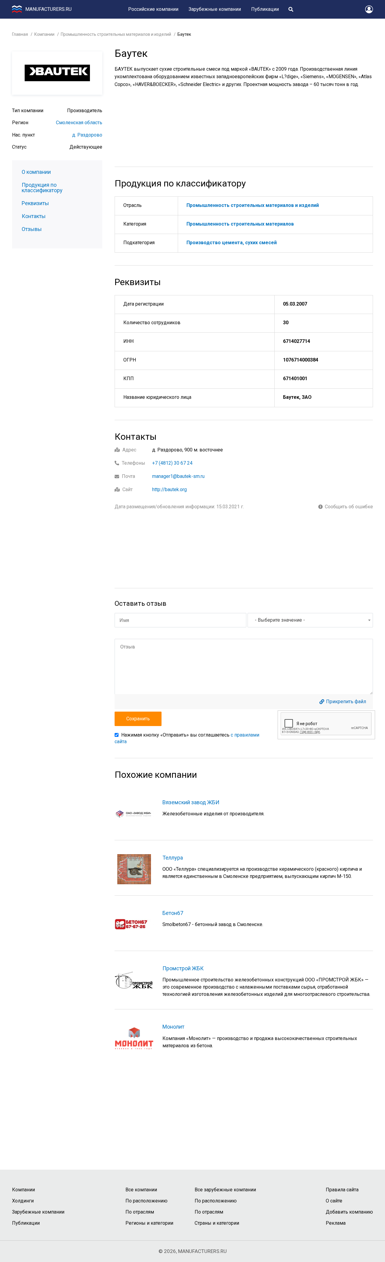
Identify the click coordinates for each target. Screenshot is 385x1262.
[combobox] (310, 620)
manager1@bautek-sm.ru (178, 476)
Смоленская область (79, 122)
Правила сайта (342, 1190)
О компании (36, 172)
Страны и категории (217, 1223)
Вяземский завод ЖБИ (190, 802)
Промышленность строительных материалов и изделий (116, 34)
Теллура (172, 857)
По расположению (146, 1201)
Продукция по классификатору (42, 187)
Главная (20, 34)
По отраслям (139, 1212)
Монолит (173, 1026)
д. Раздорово (87, 135)
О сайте (334, 1201)
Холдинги (23, 1201)
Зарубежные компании (215, 9)
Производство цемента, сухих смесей (231, 242)
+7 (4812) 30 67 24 (172, 463)
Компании (44, 34)
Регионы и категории (149, 1223)
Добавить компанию (349, 1212)
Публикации (265, 9)
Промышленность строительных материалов (240, 224)
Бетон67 (172, 913)
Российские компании (153, 9)
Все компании (141, 1190)
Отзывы (32, 229)
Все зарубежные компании (225, 1190)
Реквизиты (35, 203)
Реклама (336, 1223)
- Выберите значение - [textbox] (280, 620)
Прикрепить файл (346, 701)
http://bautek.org (169, 489)
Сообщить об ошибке (349, 506)
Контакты (34, 216)
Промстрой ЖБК (183, 968)
